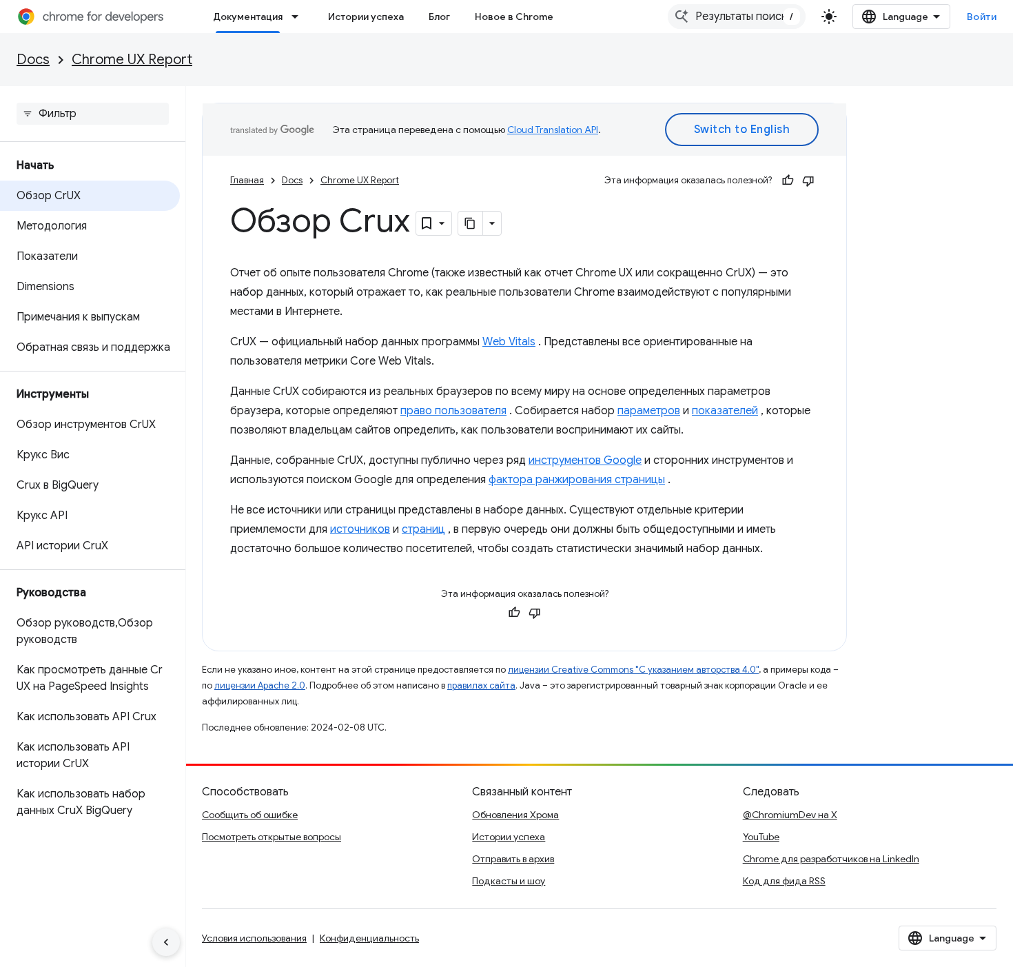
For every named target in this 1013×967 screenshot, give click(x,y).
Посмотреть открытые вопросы (271, 837)
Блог (439, 16)
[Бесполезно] (808, 180)
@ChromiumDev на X (790, 814)
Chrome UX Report (132, 59)
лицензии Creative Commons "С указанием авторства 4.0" (633, 669)
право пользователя (453, 411)
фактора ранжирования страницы (577, 480)
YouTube (761, 837)
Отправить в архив (513, 859)
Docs (33, 59)
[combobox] (737, 16)
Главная (247, 180)
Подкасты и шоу (508, 881)
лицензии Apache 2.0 (259, 685)
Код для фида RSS (784, 881)
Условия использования (254, 938)
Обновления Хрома (515, 814)
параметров (648, 411)
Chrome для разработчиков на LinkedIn (831, 859)
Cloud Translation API (552, 129)
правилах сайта (481, 685)
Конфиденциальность (369, 938)
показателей (725, 411)
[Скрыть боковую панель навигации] (166, 942)
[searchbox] (93, 114)
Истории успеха (366, 16)
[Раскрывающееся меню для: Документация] (299, 16)
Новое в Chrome (514, 16)
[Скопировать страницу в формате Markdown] (470, 223)
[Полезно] (787, 180)
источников (360, 529)
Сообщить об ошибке (250, 814)
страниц (423, 529)
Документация (248, 16)
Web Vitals (508, 342)
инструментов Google (585, 460)
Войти (982, 16)
